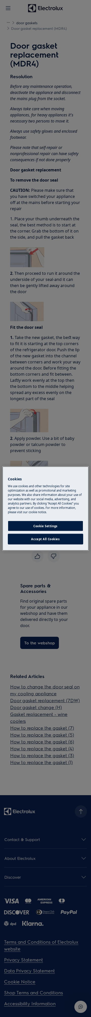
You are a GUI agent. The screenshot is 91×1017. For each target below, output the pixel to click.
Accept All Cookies (45, 539)
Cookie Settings (45, 526)
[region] (45, 508)
